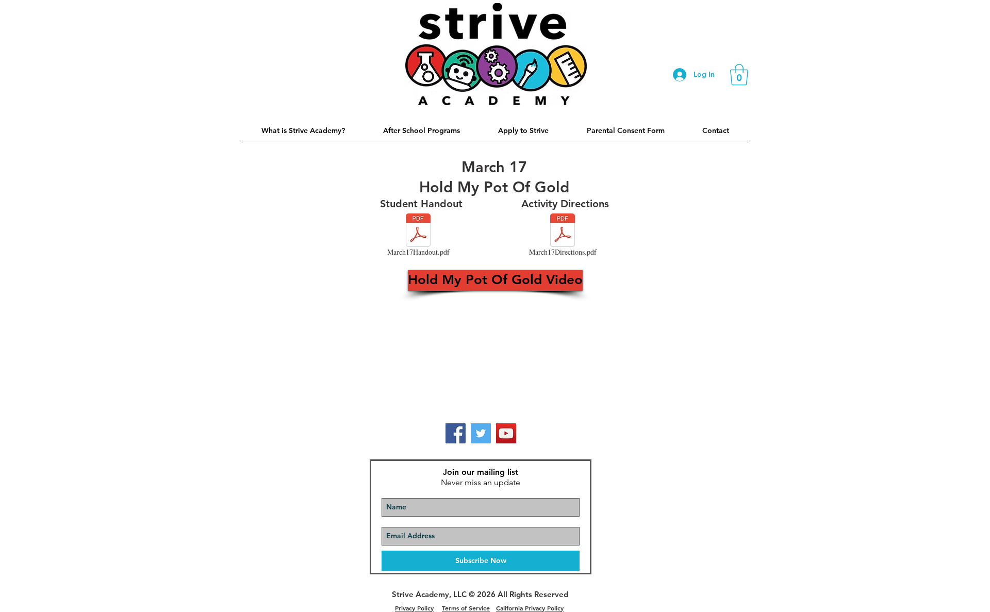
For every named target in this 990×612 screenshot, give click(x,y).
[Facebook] (456, 433)
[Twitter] (481, 433)
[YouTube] (506, 433)
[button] (739, 75)
